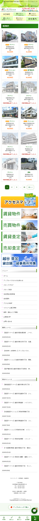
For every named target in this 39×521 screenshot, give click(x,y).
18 (24, 187)
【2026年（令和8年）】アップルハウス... (17, 350)
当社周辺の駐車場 (9, 294)
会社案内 (6, 298)
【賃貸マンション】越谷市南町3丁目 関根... (18, 360)
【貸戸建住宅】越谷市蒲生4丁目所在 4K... (17, 369)
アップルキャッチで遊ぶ (19, 507)
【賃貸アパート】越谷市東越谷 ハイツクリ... (18, 402)
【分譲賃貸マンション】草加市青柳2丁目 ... (18, 411)
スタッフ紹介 (8, 289)
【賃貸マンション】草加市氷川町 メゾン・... (18, 429)
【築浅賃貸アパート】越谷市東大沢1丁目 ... (18, 384)
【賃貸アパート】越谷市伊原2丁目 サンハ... (18, 466)
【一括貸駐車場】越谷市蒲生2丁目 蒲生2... (18, 448)
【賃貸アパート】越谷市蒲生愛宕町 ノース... (18, 332)
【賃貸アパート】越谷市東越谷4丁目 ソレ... (18, 420)
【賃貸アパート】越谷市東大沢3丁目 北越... (18, 341)
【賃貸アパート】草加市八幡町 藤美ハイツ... (18, 457)
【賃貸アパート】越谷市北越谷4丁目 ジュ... (18, 393)
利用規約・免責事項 (24, 6)
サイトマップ (35, 6)
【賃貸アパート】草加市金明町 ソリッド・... (18, 439)
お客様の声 (7, 317)
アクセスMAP (8, 303)
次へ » (30, 187)
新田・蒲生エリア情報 (11, 312)
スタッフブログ (8, 285)
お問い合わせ (8, 321)
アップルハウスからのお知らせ (13, 280)
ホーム (6, 276)
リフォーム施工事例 (10, 308)
